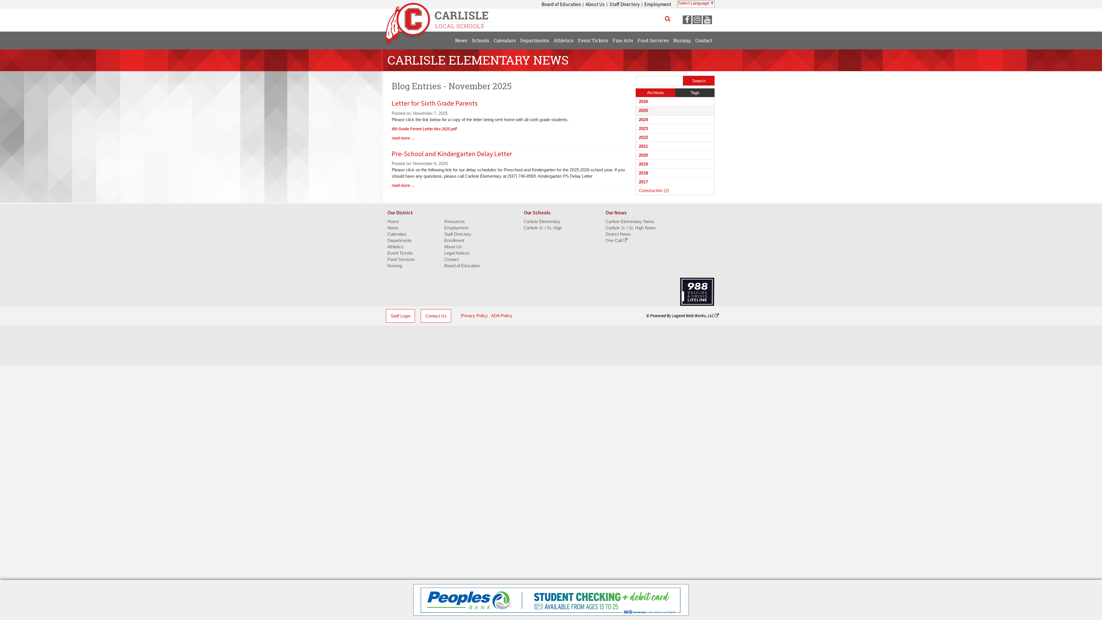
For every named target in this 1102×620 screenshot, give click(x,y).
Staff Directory (624, 4)
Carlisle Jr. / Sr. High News (631, 227)
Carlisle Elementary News (630, 221)
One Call (614, 240)
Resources (454, 221)
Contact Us (436, 315)
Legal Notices (457, 253)
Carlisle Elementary (542, 221)
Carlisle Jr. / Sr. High (543, 227)
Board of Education (561, 4)
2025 (643, 110)
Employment (657, 4)
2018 (643, 172)
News (392, 227)
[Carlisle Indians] (442, 17)
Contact (451, 259)
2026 (643, 101)
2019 (643, 164)
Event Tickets (400, 253)
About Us (595, 4)
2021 (643, 146)
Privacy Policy (474, 315)
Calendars (397, 234)
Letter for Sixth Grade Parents (435, 103)
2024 (643, 119)
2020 (643, 155)
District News (618, 234)
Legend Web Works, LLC (693, 315)
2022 (643, 137)
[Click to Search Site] (667, 19)
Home (393, 221)
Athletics (395, 246)
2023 (643, 128)
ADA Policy (501, 315)
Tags (694, 92)
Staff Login (400, 315)
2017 (643, 181)
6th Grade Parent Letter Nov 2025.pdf (424, 128)
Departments (399, 240)
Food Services (401, 259)
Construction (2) (654, 190)
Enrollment (454, 240)
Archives (655, 92)
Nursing (394, 265)
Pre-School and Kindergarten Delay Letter (452, 153)
